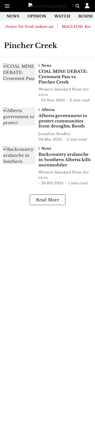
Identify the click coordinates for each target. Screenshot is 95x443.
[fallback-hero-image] (21, 83)
